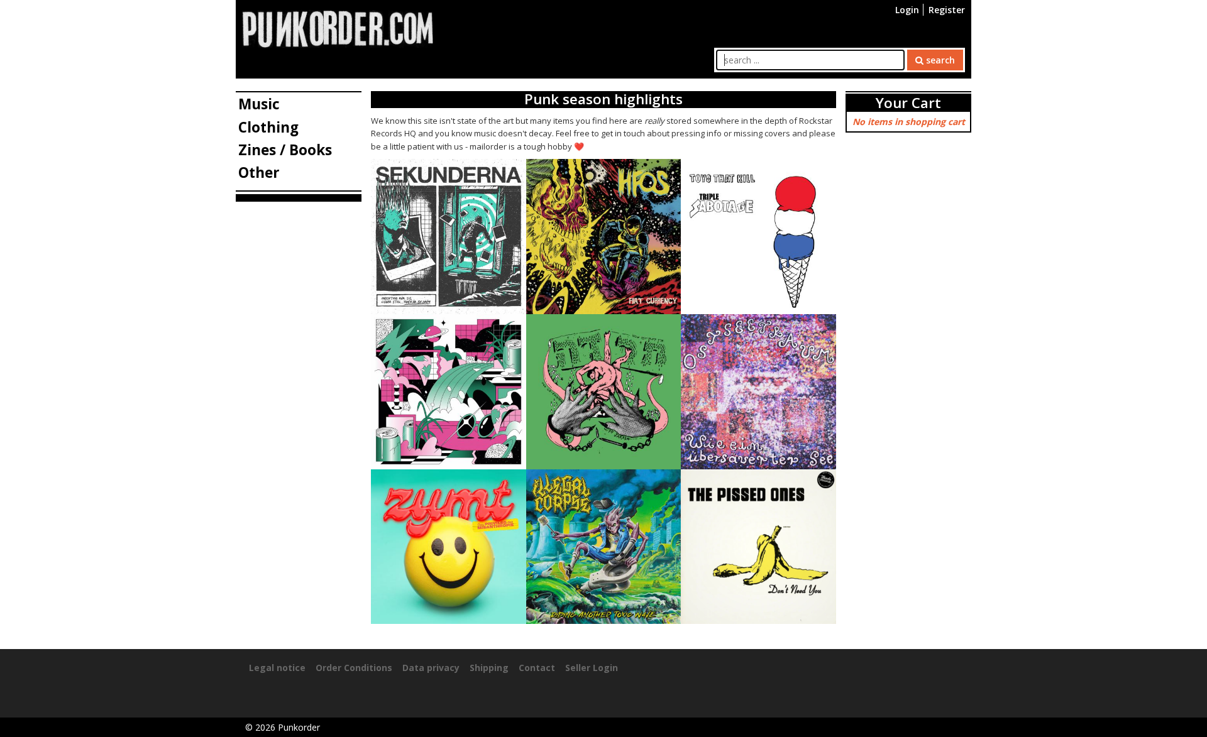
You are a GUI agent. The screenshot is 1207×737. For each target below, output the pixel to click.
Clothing (268, 127)
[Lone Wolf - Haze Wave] (448, 390)
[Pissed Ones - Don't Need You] (758, 546)
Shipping (489, 668)
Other (259, 172)
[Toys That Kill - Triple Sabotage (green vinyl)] (758, 236)
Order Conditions (354, 668)
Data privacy (431, 668)
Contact (537, 668)
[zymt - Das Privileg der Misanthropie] (448, 546)
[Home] (337, 28)
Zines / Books (285, 150)
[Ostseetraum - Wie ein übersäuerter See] (758, 390)
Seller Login (591, 668)
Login (907, 10)
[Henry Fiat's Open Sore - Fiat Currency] (603, 236)
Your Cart (908, 102)
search (939, 60)
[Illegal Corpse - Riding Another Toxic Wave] (603, 546)
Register (947, 10)
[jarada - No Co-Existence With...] (603, 390)
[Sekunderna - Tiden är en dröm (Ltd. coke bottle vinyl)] (448, 236)
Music (259, 104)
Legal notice (277, 668)
